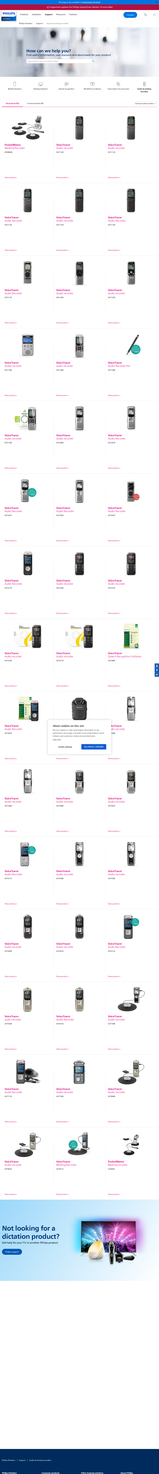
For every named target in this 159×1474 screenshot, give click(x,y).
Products (24, 14)
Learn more (57, 740)
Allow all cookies (93, 747)
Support (48, 14)
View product (10, 177)
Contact (130, 15)
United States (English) (91, 2)
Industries (36, 14)
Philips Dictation (25, 23)
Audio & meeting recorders (57, 23)
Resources (60, 14)
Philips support (12, 1252)
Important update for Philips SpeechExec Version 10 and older (81, 7)
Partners (73, 14)
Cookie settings (65, 747)
